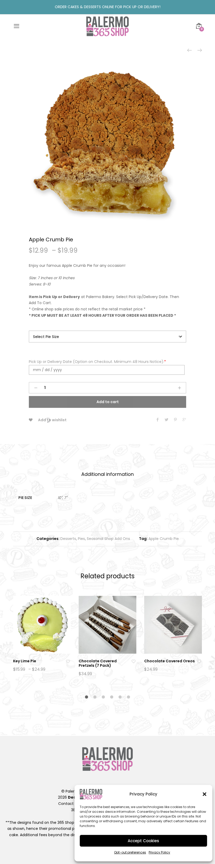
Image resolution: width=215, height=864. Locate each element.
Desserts (68, 538)
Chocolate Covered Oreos (169, 661)
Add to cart (107, 401)
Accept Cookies (143, 841)
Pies (81, 538)
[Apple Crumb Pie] (157, 420)
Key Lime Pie (24, 661)
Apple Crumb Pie (163, 538)
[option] (107, 144)
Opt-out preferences (130, 852)
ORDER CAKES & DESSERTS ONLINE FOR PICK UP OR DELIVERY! (107, 6)
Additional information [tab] (107, 474)
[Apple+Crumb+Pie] (166, 420)
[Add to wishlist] (68, 661)
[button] (204, 794)
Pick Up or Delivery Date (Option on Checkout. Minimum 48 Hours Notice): (97, 361)
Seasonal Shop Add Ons (108, 538)
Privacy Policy (159, 852)
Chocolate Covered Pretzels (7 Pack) (98, 663)
